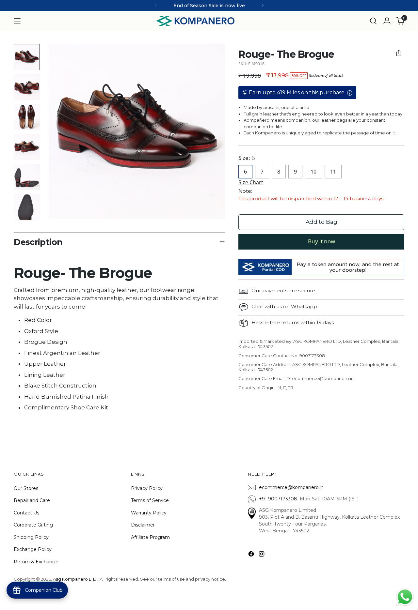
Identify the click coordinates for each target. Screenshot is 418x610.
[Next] (262, 5)
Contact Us (26, 513)
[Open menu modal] (17, 20)
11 (333, 171)
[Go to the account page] (387, 20)
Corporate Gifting (33, 525)
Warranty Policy (149, 513)
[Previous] (156, 5)
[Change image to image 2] (27, 87)
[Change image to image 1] (27, 57)
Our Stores (26, 488)
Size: (246, 157)
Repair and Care (32, 500)
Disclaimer (143, 525)
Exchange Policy (33, 549)
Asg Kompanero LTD (75, 579)
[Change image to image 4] (27, 147)
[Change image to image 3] (27, 117)
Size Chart (250, 182)
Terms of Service (150, 500)
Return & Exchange (36, 562)
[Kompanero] (195, 21)
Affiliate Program (150, 537)
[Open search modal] (373, 20)
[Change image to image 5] (27, 177)
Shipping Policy (31, 537)
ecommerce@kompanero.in (291, 487)
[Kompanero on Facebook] (252, 555)
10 (313, 171)
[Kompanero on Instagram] (262, 555)
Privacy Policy (147, 488)
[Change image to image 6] (27, 207)
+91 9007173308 (279, 499)
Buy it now (321, 241)
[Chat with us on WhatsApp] (405, 596)
